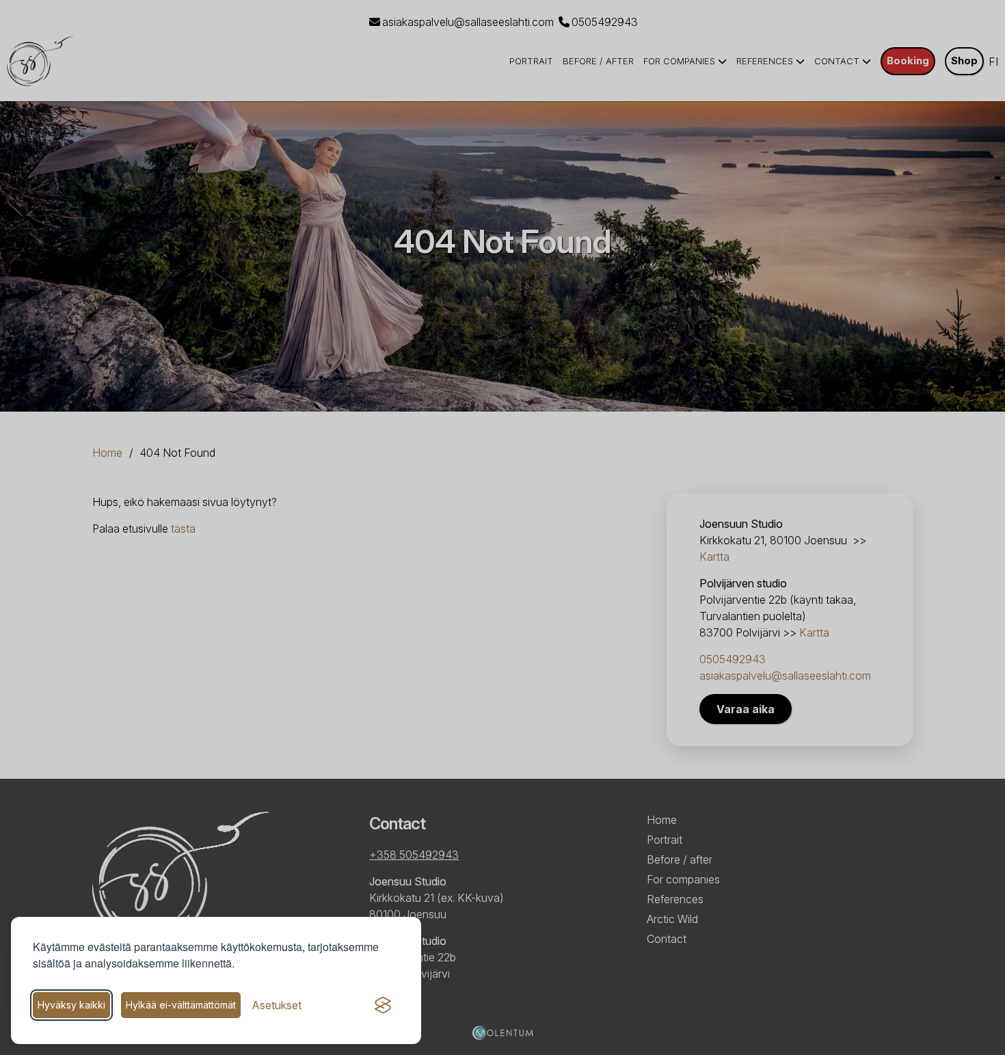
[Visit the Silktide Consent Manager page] (382, 1005)
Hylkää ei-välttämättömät (181, 1005)
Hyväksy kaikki (71, 1005)
